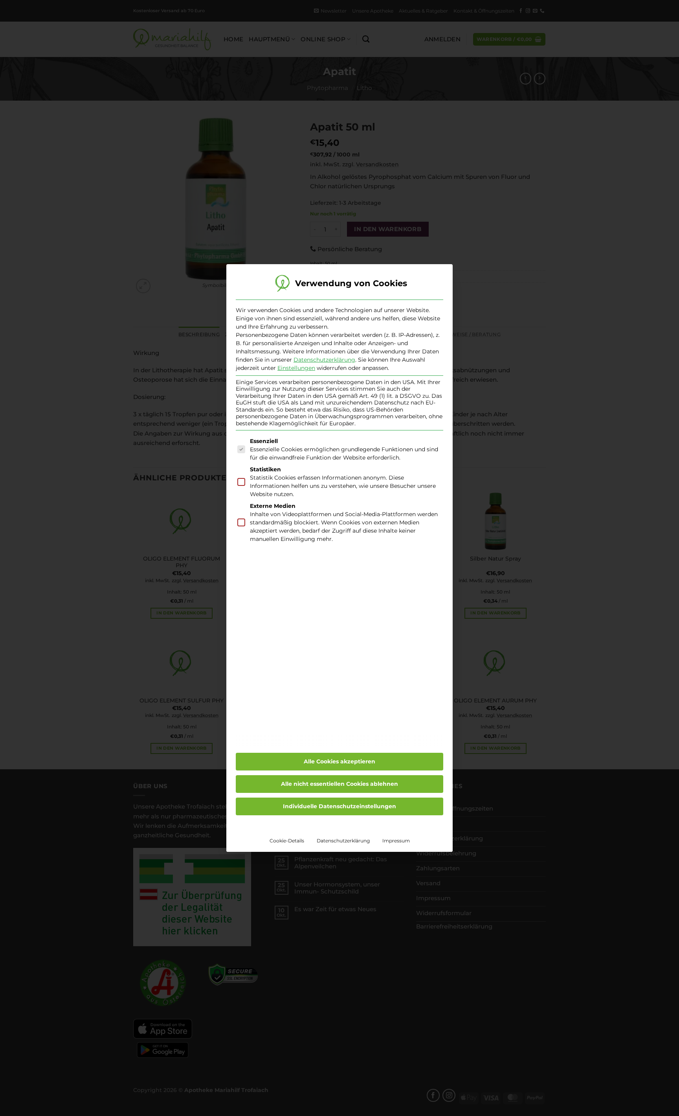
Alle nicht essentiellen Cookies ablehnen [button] (339, 783)
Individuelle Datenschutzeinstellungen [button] (339, 806)
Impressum (396, 841)
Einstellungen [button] (296, 367)
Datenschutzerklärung (324, 359)
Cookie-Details (287, 841)
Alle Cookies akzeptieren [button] (339, 761)
